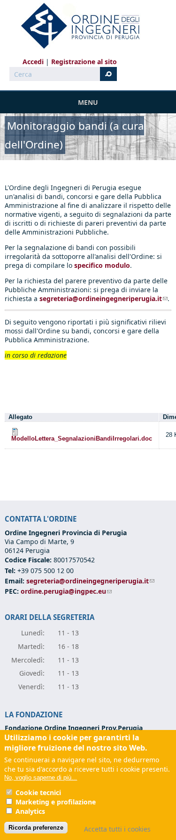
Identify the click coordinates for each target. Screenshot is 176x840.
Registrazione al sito (84, 61)
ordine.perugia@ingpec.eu (66, 591)
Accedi (33, 61)
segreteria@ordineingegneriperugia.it (103, 298)
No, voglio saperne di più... (40, 777)
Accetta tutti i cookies (117, 829)
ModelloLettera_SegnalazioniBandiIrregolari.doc (81, 438)
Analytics (30, 811)
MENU (88, 102)
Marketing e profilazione (55, 801)
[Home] (76, 25)
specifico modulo (102, 265)
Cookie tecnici (38, 792)
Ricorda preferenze (35, 827)
